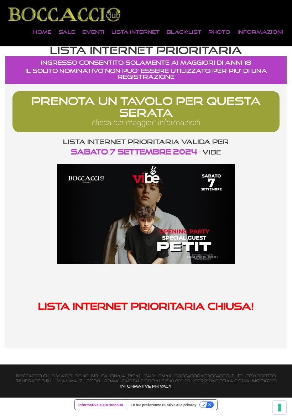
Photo (219, 32)
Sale (67, 32)
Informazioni (260, 32)
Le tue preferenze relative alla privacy (164, 405)
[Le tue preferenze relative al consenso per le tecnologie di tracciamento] (279, 407)
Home (42, 32)
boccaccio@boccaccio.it (204, 376)
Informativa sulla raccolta (100, 405)
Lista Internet (135, 32)
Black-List (184, 32)
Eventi (93, 32)
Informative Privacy (146, 386)
